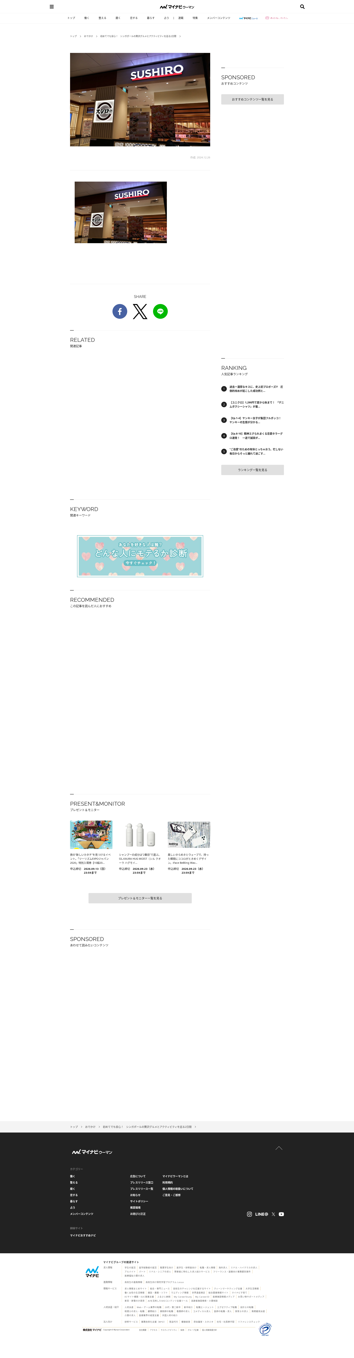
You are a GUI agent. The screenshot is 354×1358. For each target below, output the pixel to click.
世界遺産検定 (198, 1292)
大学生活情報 (252, 1288)
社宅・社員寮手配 (226, 1321)
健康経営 (185, 1321)
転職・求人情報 (207, 1267)
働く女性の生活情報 (135, 1292)
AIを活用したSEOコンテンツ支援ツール (168, 1300)
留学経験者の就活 (148, 1267)
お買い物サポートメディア (251, 1296)
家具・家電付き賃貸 (135, 1300)
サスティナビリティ (169, 1330)
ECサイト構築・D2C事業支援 (139, 1296)
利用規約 (167, 1182)
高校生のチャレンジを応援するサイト (192, 1288)
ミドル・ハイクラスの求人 (244, 1267)
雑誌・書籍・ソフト (158, 1292)
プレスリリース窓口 (141, 1182)
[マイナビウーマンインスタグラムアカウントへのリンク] (249, 1214)
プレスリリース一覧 (141, 1188)
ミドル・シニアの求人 (160, 1271)
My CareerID (202, 1296)
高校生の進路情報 (133, 1282)
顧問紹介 (152, 1311)
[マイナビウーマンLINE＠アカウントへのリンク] (262, 1214)
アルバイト (130, 1271)
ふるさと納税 (164, 1296)
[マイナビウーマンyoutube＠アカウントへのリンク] (281, 1214)
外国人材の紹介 (170, 1315)
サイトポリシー (139, 1201)
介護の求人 (130, 1315)
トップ (71, 18)
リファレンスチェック (249, 1321)
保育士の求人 (241, 1311)
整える (102, 18)
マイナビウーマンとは (175, 1176)
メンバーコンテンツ (218, 18)
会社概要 (142, 1330)
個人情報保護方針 (209, 1330)
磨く (118, 18)
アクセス (153, 1330)
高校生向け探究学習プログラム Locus (165, 1282)
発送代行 (173, 1321)
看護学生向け (166, 1267)
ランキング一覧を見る (252, 470)
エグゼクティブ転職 (227, 1307)
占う (166, 18)
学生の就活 (130, 1267)
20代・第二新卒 (173, 1307)
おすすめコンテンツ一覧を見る (252, 99)
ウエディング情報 (180, 1292)
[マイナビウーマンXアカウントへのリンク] (273, 1214)
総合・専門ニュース (160, 1288)
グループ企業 (193, 1330)
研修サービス (131, 1321)
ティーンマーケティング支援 (228, 1288)
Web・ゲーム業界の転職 (149, 1307)
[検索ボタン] (302, 6)
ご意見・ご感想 (171, 1195)
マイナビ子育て (239, 1292)
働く (86, 18)
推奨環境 (135, 1207)
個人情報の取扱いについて (177, 1188)
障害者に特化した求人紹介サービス (192, 1271)
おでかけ (88, 36)
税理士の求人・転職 (135, 1311)
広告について (138, 1176)
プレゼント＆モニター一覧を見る (140, 898)
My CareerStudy (183, 1296)
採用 (182, 1330)
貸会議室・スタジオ (204, 1321)
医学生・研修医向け (187, 1267)
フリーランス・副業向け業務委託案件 (232, 1271)
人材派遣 (129, 1307)
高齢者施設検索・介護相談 (204, 1300)
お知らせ (135, 1195)
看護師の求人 (183, 1311)
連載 (180, 18)
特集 (195, 18)
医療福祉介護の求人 (135, 1275)
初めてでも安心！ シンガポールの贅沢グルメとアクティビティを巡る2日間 (138, 36)
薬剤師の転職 (166, 1311)
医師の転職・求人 (223, 1311)
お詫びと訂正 (138, 1213)
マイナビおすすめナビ (83, 1235)
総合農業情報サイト (218, 1292)
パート (142, 1271)
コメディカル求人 (202, 1311)
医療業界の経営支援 (149, 1315)
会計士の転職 (247, 1307)
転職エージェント (205, 1307)
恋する (134, 18)
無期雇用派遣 (258, 1311)
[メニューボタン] (51, 6)
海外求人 (223, 1267)
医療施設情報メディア (224, 1296)
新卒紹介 (188, 1307)
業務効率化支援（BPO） (153, 1321)
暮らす (151, 18)
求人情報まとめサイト (136, 1288)
